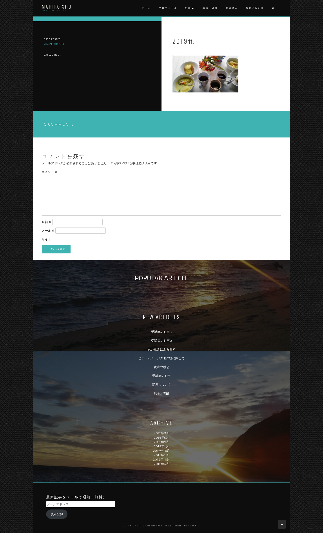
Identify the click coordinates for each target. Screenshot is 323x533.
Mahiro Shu (57, 6)
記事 (188, 8)
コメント (50, 171)
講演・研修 (210, 8)
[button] (273, 8)
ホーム (146, 8)
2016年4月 (161, 463)
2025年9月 (161, 433)
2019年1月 (161, 446)
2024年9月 (161, 437)
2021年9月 (161, 441)
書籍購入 (232, 8)
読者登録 (57, 514)
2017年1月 (161, 455)
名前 (47, 222)
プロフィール (168, 8)
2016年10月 (161, 459)
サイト (46, 239)
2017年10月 (161, 450)
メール (48, 230)
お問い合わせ (255, 8)
